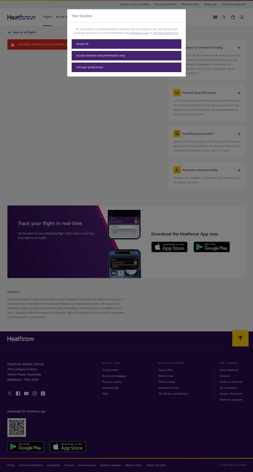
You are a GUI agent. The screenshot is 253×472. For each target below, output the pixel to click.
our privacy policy (139, 33)
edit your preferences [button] (165, 33)
